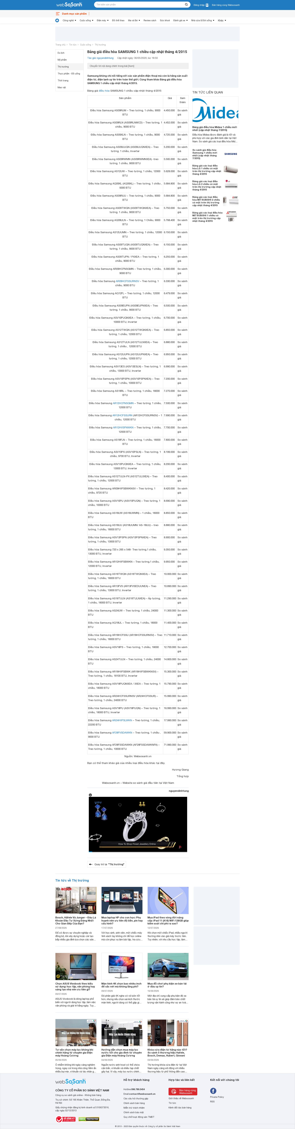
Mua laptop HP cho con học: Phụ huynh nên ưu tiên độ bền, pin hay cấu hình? (122, 920)
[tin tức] (57, 20)
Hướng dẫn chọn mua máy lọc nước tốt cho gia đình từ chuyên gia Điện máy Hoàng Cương (121, 1052)
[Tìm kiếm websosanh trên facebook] (213, 1091)
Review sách (150, 20)
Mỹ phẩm (62, 60)
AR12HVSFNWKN (123, 427)
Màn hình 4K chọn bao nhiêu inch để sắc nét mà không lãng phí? (121, 985)
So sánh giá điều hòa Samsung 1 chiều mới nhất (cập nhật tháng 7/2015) (204, 154)
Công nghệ (68, 20)
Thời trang (63, 80)
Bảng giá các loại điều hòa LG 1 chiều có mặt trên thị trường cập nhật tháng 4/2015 (206, 169)
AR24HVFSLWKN (122, 720)
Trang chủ (60, 44)
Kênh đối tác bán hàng (180, 1107)
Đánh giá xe (179, 20)
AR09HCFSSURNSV (127, 281)
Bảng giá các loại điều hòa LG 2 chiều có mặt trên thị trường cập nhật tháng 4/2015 (206, 185)
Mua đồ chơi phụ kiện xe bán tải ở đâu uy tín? (167, 985)
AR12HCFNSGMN (123, 403)
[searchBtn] (186, 5)
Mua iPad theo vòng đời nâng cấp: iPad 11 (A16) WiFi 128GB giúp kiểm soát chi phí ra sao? (168, 920)
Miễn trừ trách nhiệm (134, 1108)
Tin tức (73, 44)
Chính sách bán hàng (134, 1103)
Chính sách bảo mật (134, 1112)
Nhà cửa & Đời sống (201, 20)
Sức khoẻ (165, 20)
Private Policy (217, 1097)
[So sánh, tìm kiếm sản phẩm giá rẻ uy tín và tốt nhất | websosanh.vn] (69, 5)
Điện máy (101, 20)
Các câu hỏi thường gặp (136, 1098)
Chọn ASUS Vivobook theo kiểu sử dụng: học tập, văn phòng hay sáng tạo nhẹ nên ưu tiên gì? (75, 986)
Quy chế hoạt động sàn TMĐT (139, 1117)
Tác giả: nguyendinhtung (100, 58)
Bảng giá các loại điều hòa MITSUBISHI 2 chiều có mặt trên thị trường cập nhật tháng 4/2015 (206, 201)
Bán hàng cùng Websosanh (226, 5)
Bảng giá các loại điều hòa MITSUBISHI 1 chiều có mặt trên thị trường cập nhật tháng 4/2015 (207, 216)
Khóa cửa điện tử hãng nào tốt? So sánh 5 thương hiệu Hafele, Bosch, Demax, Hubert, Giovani (167, 1052)
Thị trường (100, 44)
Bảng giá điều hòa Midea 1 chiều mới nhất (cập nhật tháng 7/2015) (214, 128)
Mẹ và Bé (133, 20)
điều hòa (104, 90)
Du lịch (61, 53)
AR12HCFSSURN (122, 415)
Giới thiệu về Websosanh (181, 1098)
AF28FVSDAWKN (122, 732)
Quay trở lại (109, 864)
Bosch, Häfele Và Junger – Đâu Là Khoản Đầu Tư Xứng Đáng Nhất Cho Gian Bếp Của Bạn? (75, 920)
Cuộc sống (85, 20)
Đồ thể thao (118, 20)
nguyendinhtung (179, 790)
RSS (212, 1101)
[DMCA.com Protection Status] (89, 1119)
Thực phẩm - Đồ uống (69, 73)
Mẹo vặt (62, 87)
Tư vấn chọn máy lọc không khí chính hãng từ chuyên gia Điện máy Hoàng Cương (74, 1052)
